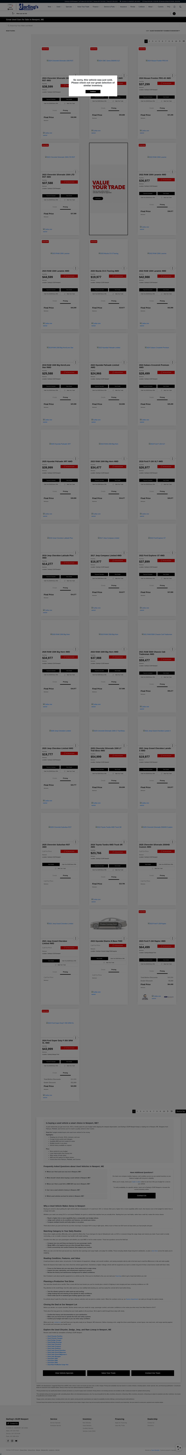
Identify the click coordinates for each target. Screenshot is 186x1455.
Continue (93, 91)
